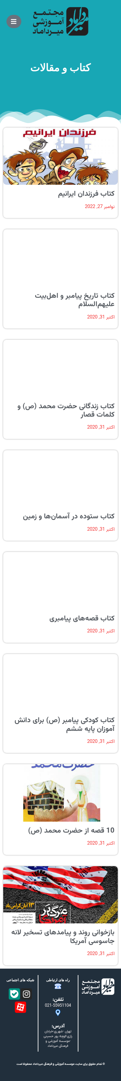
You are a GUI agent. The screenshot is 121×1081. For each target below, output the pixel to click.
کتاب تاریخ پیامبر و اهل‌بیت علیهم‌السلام (75, 300)
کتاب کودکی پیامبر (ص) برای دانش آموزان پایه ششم (65, 724)
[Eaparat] (20, 1007)
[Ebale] (14, 994)
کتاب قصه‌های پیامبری (82, 618)
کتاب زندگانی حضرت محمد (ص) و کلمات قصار (66, 411)
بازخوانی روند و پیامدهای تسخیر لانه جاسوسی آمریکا (63, 937)
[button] (13, 21)
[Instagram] (26, 994)
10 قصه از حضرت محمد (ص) (71, 831)
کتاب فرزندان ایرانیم (86, 194)
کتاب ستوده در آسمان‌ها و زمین (69, 516)
